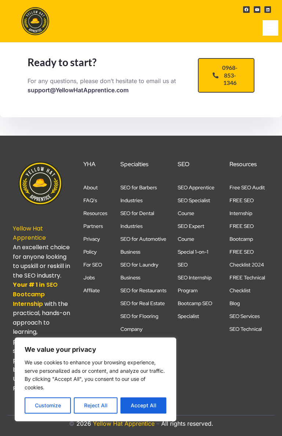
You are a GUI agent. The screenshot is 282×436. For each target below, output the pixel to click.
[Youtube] (257, 9)
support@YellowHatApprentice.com (78, 90)
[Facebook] (246, 9)
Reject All (96, 405)
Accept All (143, 405)
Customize (48, 405)
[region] (95, 379)
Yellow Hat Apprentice (124, 423)
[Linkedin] (267, 9)
